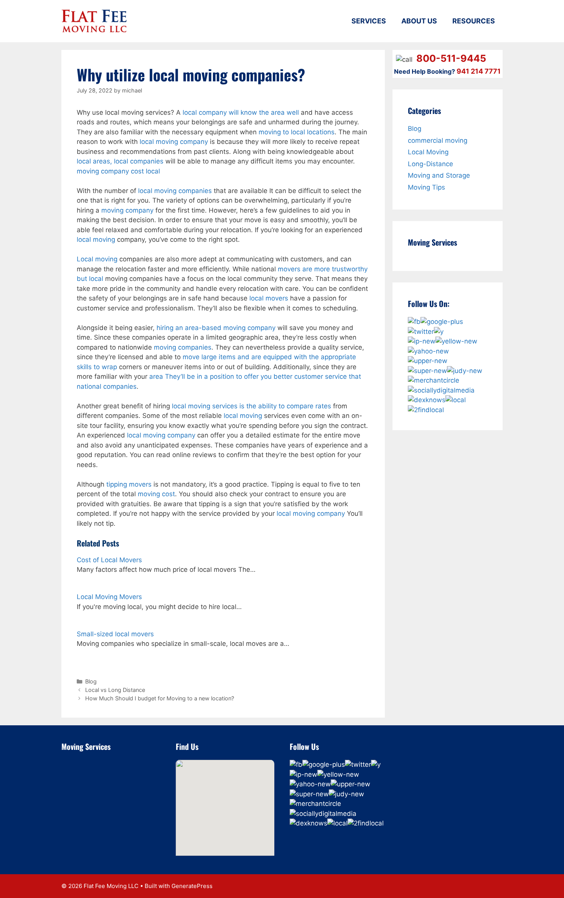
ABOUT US (419, 21)
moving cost (156, 494)
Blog (91, 681)
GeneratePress (192, 886)
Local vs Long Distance (115, 690)
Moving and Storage (439, 175)
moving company (127, 210)
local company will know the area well (241, 112)
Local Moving (428, 152)
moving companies (182, 347)
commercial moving (437, 140)
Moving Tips (426, 187)
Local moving (97, 259)
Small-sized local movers (115, 634)
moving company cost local (118, 171)
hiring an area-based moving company (216, 328)
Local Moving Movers (109, 597)
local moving (96, 239)
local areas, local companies (120, 161)
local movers (268, 298)
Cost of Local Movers (109, 560)
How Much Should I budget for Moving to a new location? (159, 698)
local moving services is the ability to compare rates (251, 406)
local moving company (174, 141)
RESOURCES (473, 21)
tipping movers (129, 484)
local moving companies (175, 191)
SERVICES (368, 21)
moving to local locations (297, 132)
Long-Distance (430, 164)
